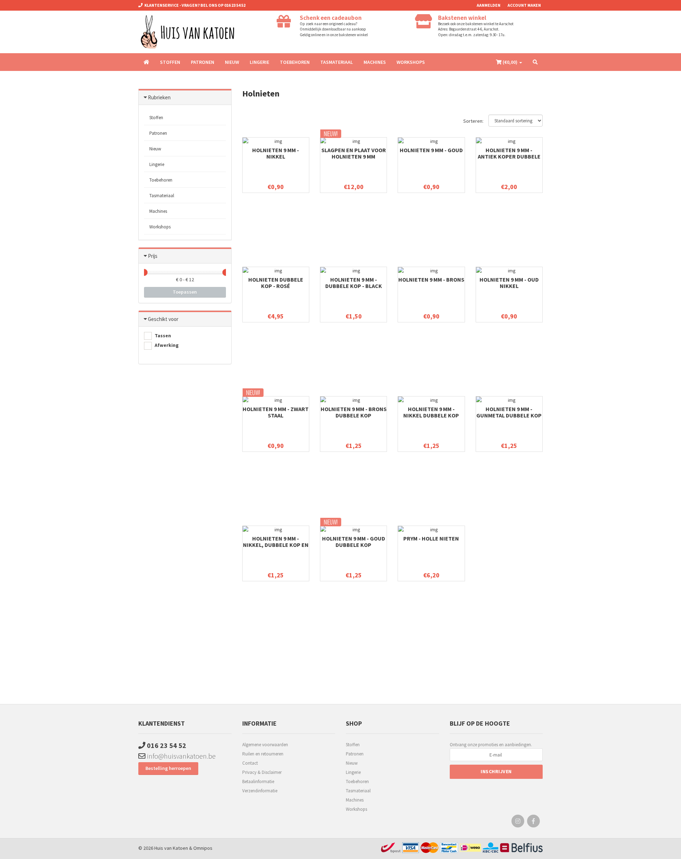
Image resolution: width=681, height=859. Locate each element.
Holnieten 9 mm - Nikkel (275, 153)
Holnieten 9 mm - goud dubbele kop (353, 541)
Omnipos (202, 848)
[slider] (144, 272)
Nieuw (232, 62)
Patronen (202, 62)
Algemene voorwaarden (265, 745)
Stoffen (170, 62)
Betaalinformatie (258, 781)
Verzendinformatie (259, 791)
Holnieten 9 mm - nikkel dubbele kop (431, 412)
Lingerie (259, 62)
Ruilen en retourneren (262, 754)
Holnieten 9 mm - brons (431, 279)
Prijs (152, 256)
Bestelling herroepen (168, 768)
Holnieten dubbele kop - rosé (275, 282)
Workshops (411, 62)
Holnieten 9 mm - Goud (431, 150)
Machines (375, 62)
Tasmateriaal (336, 62)
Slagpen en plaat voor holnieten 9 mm (353, 153)
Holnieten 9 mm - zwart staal (276, 412)
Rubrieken (159, 97)
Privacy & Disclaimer (262, 772)
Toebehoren (295, 62)
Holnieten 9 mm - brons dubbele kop (354, 412)
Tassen (162, 335)
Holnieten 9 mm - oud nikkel (509, 282)
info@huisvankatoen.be (180, 756)
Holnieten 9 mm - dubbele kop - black (353, 282)
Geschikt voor (163, 319)
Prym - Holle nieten (431, 538)
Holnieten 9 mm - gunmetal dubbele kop (509, 412)
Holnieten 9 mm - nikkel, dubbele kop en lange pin (276, 545)
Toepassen (185, 292)
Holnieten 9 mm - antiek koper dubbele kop (509, 156)
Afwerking (166, 345)
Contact (250, 763)
